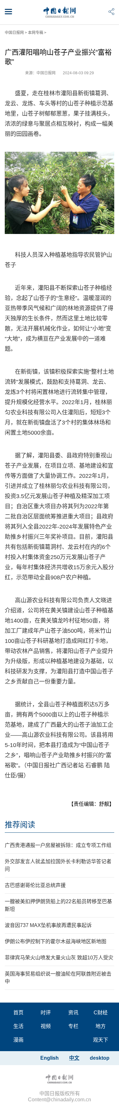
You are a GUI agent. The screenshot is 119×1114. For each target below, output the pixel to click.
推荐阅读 (20, 824)
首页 (18, 1012)
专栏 (73, 1026)
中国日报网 (14, 32)
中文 (74, 1058)
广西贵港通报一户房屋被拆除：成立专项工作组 (58, 845)
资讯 (73, 1012)
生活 (18, 1026)
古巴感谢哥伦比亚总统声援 (35, 885)
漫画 (18, 1040)
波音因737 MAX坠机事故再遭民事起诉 (48, 925)
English (49, 1058)
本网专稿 (35, 32)
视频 (46, 1026)
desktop (99, 1058)
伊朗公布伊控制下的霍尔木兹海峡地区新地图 (55, 941)
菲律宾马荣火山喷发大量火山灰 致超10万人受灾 (59, 957)
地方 (101, 1026)
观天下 (100, 1040)
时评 (46, 1012)
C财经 (101, 1012)
